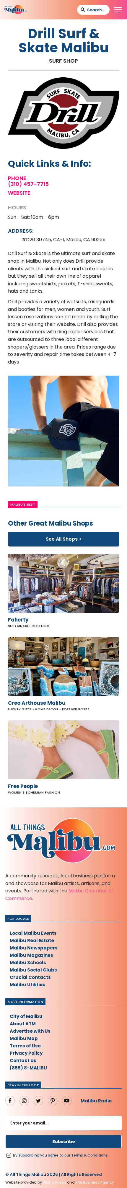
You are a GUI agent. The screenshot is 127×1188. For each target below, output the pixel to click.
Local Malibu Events (33, 933)
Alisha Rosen (54, 1182)
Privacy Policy (26, 1053)
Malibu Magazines (31, 955)
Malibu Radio (96, 1101)
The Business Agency (95, 1182)
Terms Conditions (89, 1155)
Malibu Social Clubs (33, 970)
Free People (23, 786)
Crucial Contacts (30, 977)
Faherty (18, 620)
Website (19, 193)
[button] (118, 9)
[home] (15, 9)
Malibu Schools (28, 962)
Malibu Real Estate (32, 940)
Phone (17, 178)
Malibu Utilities (27, 985)
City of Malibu (26, 1016)
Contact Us (23, 1060)
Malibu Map (24, 1038)
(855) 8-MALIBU (28, 1068)
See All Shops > (64, 539)
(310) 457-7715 (28, 184)
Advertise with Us (30, 1031)
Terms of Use (25, 1046)
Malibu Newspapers (34, 948)
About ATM (23, 1024)
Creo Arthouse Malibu (37, 703)
